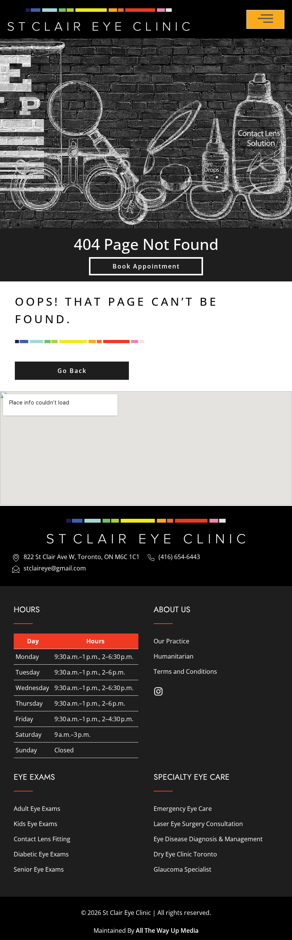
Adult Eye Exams (37, 808)
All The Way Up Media (167, 930)
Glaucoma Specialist (182, 869)
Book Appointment (146, 266)
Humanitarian (174, 656)
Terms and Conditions (185, 671)
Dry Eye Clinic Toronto (185, 854)
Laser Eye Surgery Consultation (198, 824)
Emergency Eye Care (183, 808)
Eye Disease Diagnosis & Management (208, 839)
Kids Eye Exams (35, 824)
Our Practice (171, 641)
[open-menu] (265, 19)
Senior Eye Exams (39, 869)
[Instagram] (158, 691)
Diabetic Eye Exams (41, 854)
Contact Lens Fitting (42, 839)
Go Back (72, 371)
